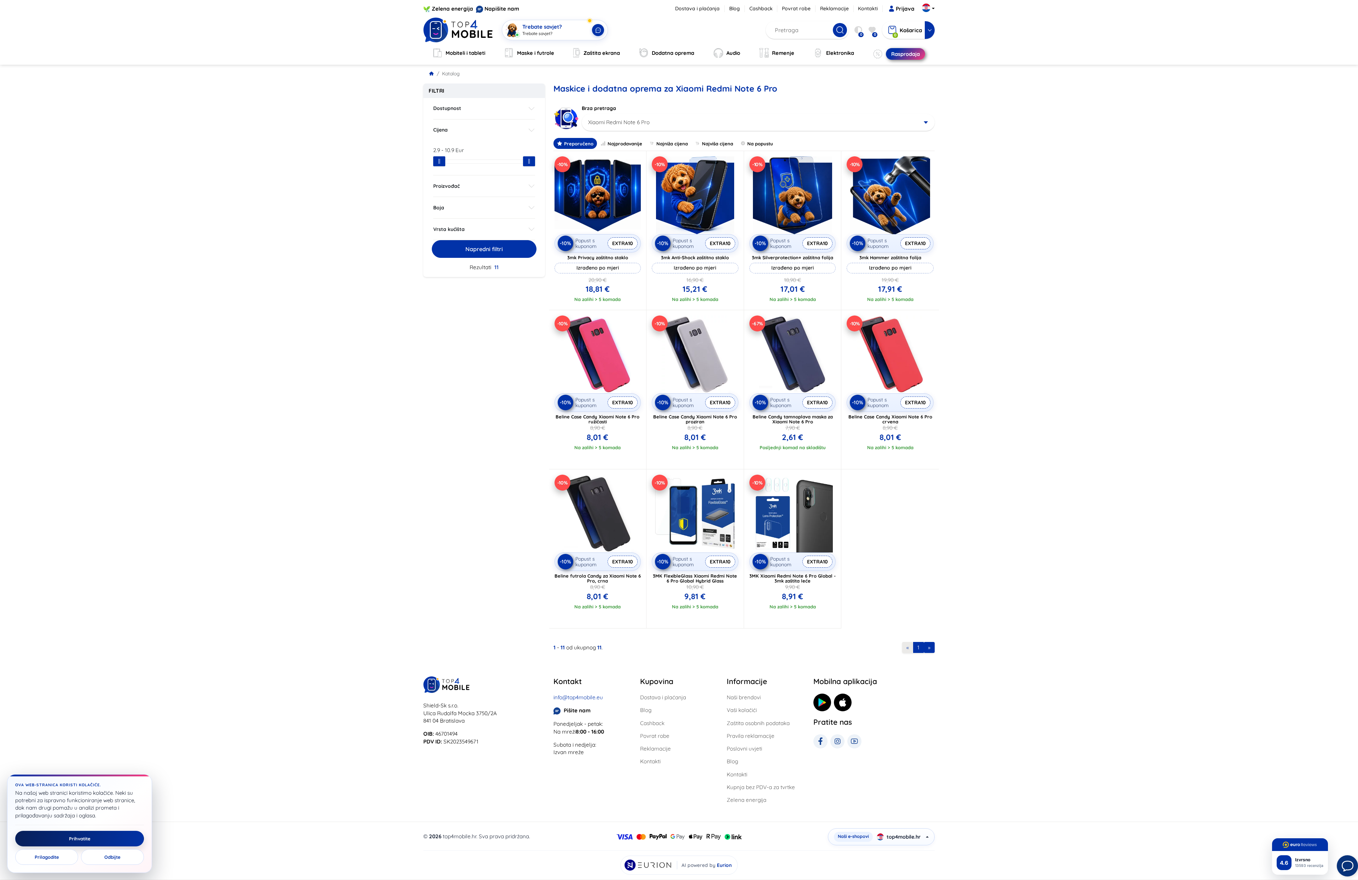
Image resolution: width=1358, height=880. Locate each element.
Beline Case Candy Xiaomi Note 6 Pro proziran (695, 419)
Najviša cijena (717, 143)
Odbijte (112, 857)
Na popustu (760, 143)
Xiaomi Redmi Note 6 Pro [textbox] (619, 122)
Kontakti (868, 8)
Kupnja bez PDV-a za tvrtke (761, 787)
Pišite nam (577, 710)
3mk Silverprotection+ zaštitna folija (792, 257)
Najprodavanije (625, 143)
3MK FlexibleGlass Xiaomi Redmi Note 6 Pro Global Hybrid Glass (695, 578)
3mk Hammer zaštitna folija (890, 257)
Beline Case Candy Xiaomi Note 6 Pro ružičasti (597, 419)
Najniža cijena (672, 143)
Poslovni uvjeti (744, 748)
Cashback (761, 8)
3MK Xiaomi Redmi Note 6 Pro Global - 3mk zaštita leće (792, 578)
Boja (438, 207)
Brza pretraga (599, 108)
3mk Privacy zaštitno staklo (597, 257)
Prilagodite (47, 857)
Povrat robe (796, 8)
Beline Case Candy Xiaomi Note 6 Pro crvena (890, 419)
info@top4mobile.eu (578, 697)
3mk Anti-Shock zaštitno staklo (695, 257)
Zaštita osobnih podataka (758, 723)
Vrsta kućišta (449, 229)
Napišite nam (501, 8)
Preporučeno (578, 143)
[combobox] (758, 122)
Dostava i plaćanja (697, 8)
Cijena (440, 130)
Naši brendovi (744, 697)
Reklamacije (834, 8)
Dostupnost (447, 108)
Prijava (905, 8)
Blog (734, 8)
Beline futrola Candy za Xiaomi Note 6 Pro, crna (598, 578)
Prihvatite (80, 838)
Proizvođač (446, 186)
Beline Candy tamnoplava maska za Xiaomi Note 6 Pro (793, 419)
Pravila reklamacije (750, 736)
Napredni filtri (484, 249)
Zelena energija (452, 8)
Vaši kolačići (742, 710)
